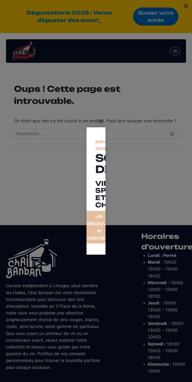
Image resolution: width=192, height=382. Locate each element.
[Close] (101, 121)
